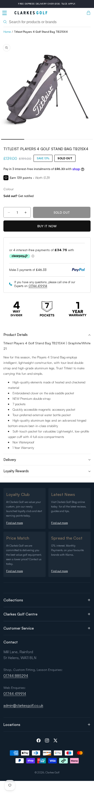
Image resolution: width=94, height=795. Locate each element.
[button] (4, 13)
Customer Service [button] (18, 628)
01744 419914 (38, 286)
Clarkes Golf (52, 772)
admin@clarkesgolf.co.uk (23, 705)
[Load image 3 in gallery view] (58, 139)
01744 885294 (15, 675)
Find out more (14, 523)
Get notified (18, 196)
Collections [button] (13, 600)
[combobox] (47, 22)
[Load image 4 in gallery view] (81, 139)
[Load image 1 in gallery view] (12, 139)
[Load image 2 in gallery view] (35, 139)
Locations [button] (11, 724)
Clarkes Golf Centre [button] (20, 614)
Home (7, 31)
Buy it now (47, 226)
